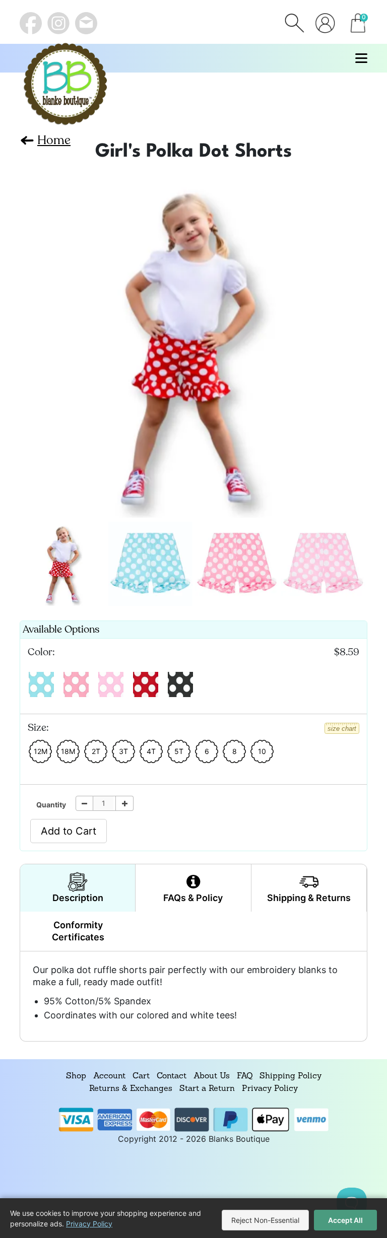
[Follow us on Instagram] (58, 23)
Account (109, 1076)
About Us (212, 1076)
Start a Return (207, 1089)
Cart (141, 1076)
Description (77, 897)
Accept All (345, 1220)
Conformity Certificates (78, 931)
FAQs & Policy (193, 897)
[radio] (41, 684)
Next (31, 342)
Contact (171, 1076)
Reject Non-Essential (265, 1220)
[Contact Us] (86, 23)
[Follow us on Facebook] (31, 23)
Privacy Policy (270, 1089)
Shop (76, 1076)
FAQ (244, 1076)
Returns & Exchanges (130, 1089)
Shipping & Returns (309, 897)
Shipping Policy (290, 1076)
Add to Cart (68, 831)
